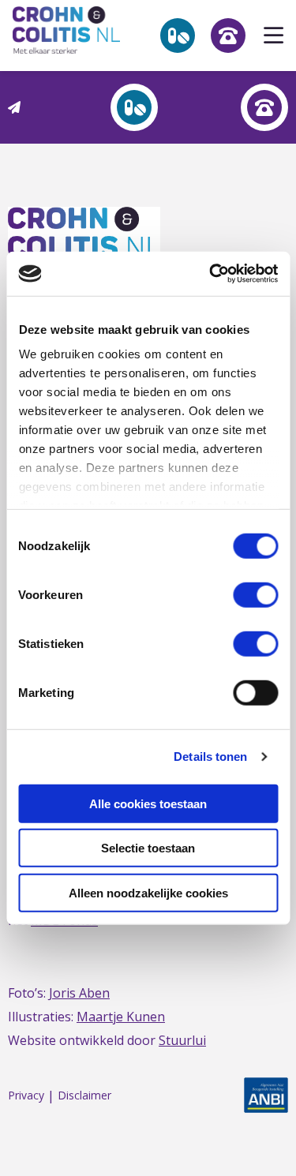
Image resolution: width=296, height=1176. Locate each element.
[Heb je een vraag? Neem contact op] (264, 107)
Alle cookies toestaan (148, 803)
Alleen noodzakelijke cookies (148, 892)
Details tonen (210, 756)
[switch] (255, 594)
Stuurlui (182, 1040)
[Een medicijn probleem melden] (134, 107)
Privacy (26, 1095)
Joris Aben (79, 993)
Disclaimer (84, 1095)
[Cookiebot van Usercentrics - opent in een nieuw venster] (211, 274)
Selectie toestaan (148, 848)
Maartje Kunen (121, 1016)
